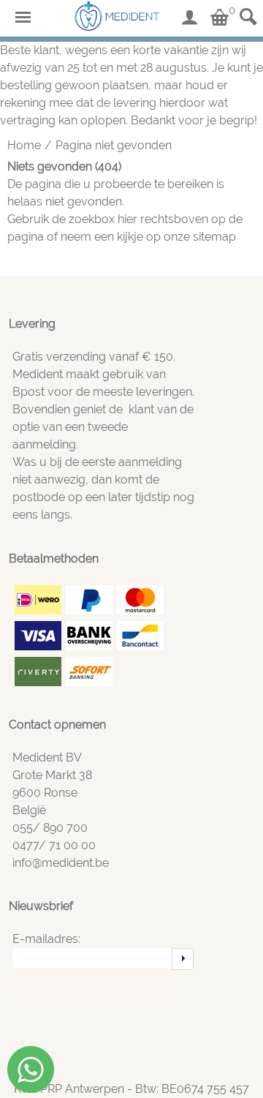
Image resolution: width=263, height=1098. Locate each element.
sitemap (214, 237)
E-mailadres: (46, 939)
